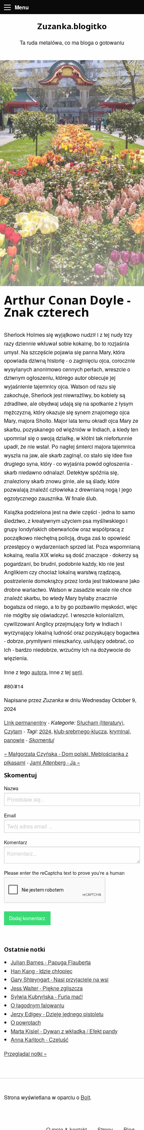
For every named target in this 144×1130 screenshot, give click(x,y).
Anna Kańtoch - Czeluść (39, 1039)
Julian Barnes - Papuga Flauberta (51, 962)
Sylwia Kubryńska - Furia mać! (47, 996)
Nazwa (11, 788)
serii (77, 672)
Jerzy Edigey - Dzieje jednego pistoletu (57, 1014)
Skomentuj (41, 740)
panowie (14, 740)
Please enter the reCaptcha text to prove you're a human (64, 872)
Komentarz (15, 842)
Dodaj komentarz (27, 917)
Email (10, 815)
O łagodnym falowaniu (37, 1005)
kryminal (120, 731)
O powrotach (26, 1022)
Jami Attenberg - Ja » (55, 762)
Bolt (85, 1097)
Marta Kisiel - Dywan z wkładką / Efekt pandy (64, 1031)
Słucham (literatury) (100, 722)
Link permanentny (25, 722)
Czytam (13, 731)
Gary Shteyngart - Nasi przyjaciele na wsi (60, 979)
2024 (45, 731)
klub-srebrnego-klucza (80, 731)
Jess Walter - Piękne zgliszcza (47, 988)
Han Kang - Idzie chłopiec (41, 971)
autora (39, 672)
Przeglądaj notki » (25, 1053)
